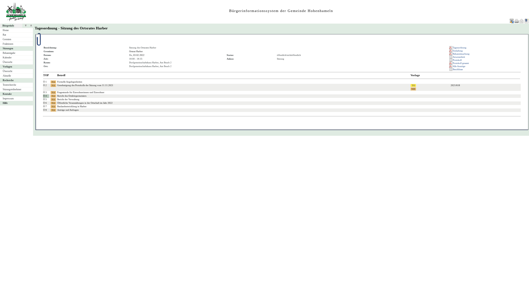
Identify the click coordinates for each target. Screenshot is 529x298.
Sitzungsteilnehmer (12, 89)
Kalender (7, 57)
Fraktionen (8, 43)
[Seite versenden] (521, 21)
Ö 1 (45, 82)
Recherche (8, 80)
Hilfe (5, 103)
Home (6, 30)
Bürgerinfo (8, 25)
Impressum (8, 98)
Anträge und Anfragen (68, 110)
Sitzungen (8, 48)
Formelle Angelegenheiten (69, 82)
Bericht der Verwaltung (68, 99)
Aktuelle (7, 75)
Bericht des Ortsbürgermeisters (71, 96)
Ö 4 (45, 96)
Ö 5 (45, 99)
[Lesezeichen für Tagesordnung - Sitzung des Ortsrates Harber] (526, 21)
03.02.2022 (138, 55)
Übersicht (7, 62)
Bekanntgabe (9, 53)
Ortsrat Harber (136, 51)
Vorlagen (7, 66)
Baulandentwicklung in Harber (72, 106)
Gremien (7, 39)
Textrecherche (9, 84)
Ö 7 (45, 106)
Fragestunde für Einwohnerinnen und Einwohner (80, 92)
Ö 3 (45, 92)
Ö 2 (45, 85)
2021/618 (455, 85)
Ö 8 (45, 110)
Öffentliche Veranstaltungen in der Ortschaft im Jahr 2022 (85, 103)
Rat (4, 34)
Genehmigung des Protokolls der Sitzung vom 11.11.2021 (85, 85)
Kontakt (7, 94)
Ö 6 (45, 103)
